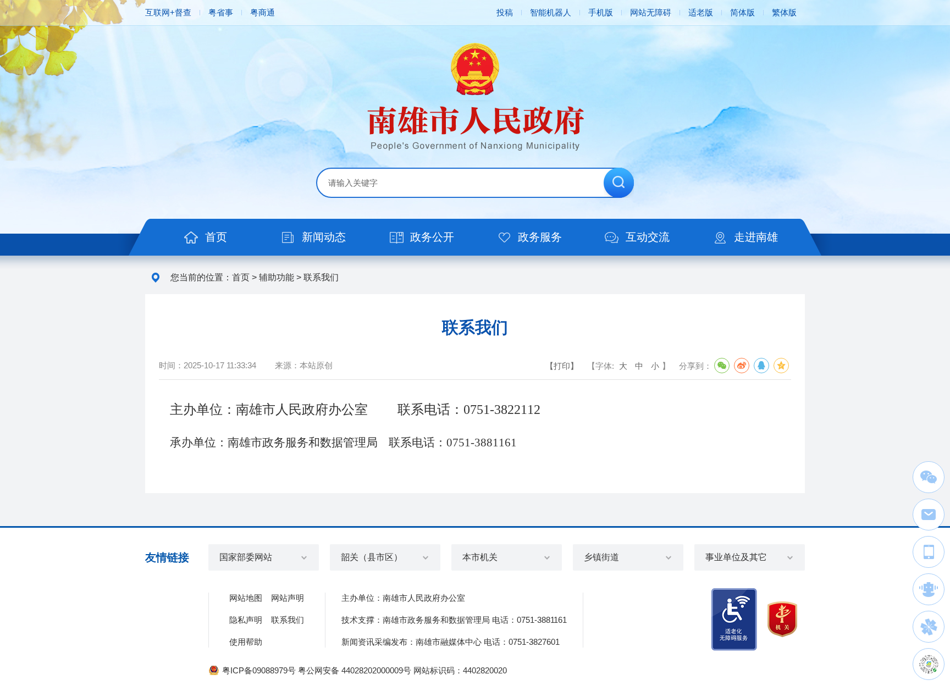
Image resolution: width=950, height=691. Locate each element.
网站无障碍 (650, 12)
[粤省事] (929, 664)
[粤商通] (929, 627)
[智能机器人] (929, 589)
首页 (241, 277)
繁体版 (784, 12)
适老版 (700, 12)
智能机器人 (550, 12)
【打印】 (561, 366)
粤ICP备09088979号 (259, 670)
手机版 (600, 12)
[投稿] (929, 514)
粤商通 (262, 12)
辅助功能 (276, 277)
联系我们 (321, 277)
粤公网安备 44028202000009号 (354, 670)
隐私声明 (245, 619)
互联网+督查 (168, 12)
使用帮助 (245, 641)
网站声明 (287, 597)
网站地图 (245, 597)
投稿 (504, 12)
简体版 (742, 12)
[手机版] (929, 552)
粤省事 (220, 12)
